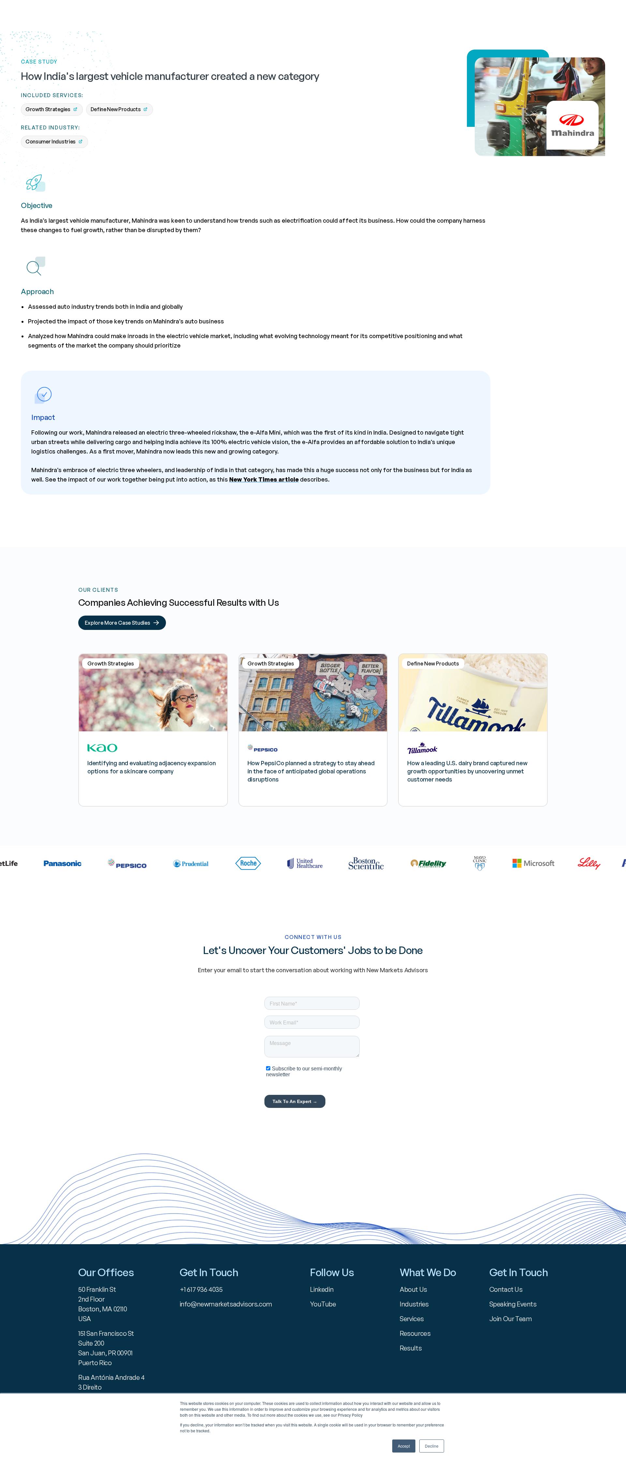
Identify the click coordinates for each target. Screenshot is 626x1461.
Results (411, 1348)
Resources (415, 1333)
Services (412, 1319)
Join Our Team (510, 1319)
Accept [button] (404, 1446)
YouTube (323, 1304)
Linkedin (322, 1289)
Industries (414, 1304)
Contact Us (506, 1289)
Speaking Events (513, 1304)
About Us (413, 1289)
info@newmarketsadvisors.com (226, 1304)
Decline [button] (432, 1446)
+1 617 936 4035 (201, 1289)
